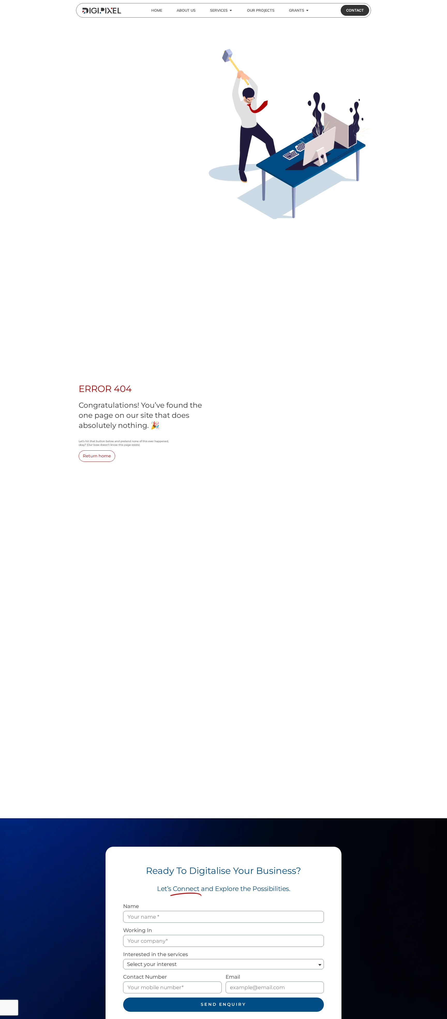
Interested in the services (155, 954)
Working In (137, 930)
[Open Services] (231, 10)
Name (131, 906)
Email (233, 977)
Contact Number (145, 977)
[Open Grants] (307, 10)
